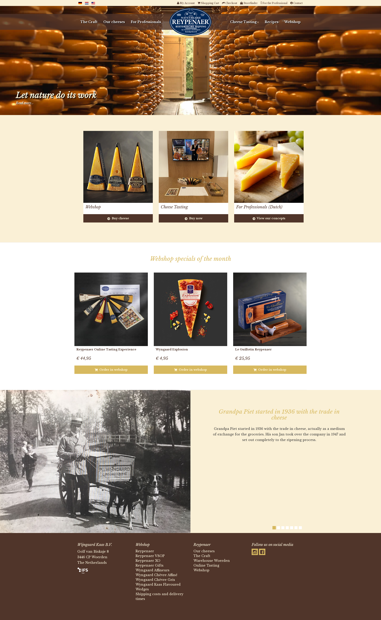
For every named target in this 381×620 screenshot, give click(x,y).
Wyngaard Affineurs (152, 570)
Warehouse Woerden (211, 561)
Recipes (271, 22)
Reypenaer (145, 551)
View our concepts (270, 218)
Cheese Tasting (243, 22)
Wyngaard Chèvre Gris (155, 580)
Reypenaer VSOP (150, 556)
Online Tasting (206, 565)
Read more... (25, 103)
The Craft (88, 22)
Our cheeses (114, 22)
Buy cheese (120, 218)
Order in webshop (113, 369)
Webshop (292, 22)
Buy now (195, 218)
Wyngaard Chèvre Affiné (156, 575)
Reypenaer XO (148, 561)
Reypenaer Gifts (150, 565)
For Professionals (146, 22)
